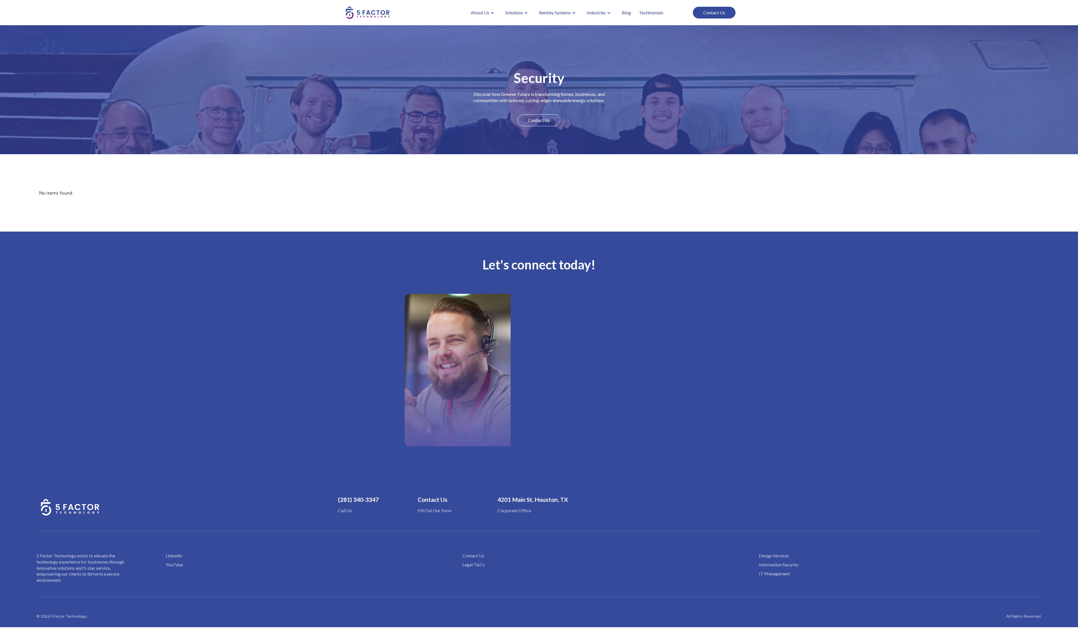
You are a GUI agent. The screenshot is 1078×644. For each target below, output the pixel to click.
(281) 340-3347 (358, 499)
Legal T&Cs (473, 564)
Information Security (778, 564)
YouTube (174, 564)
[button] (482, 12)
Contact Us (714, 12)
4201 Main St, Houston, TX (532, 499)
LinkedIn (174, 555)
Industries (596, 12)
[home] (367, 12)
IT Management (774, 573)
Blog (626, 12)
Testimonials (651, 12)
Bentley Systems (555, 12)
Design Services (774, 555)
